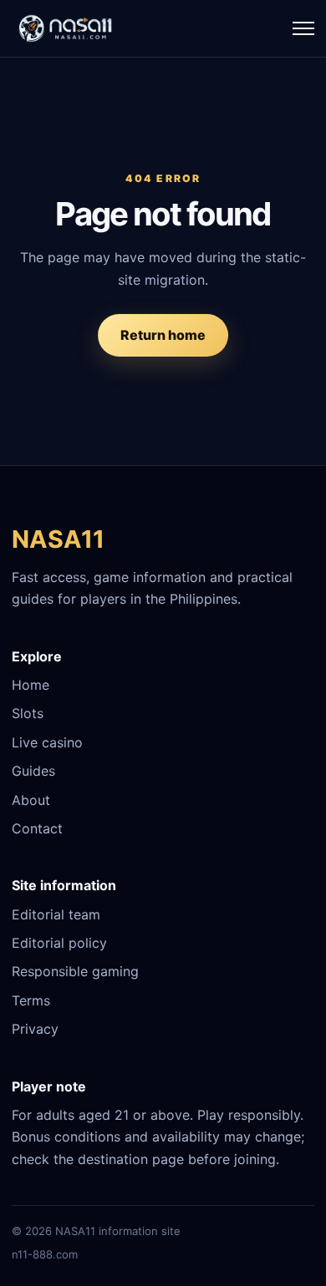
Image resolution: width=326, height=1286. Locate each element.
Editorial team (56, 914)
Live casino (47, 742)
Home (30, 684)
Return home (163, 335)
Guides (33, 770)
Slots (27, 713)
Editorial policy (59, 942)
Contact (37, 828)
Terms (31, 1000)
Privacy (35, 1028)
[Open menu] (303, 28)
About (31, 800)
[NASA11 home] (66, 28)
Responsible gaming (75, 971)
